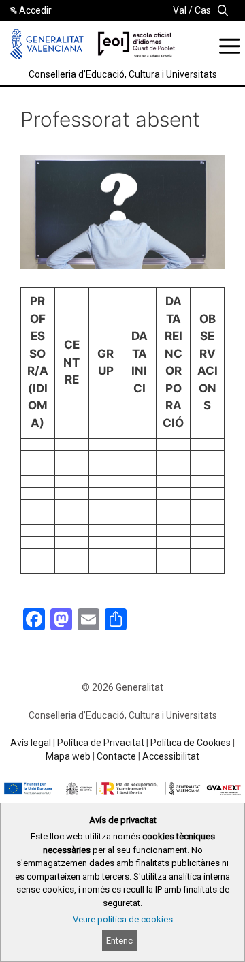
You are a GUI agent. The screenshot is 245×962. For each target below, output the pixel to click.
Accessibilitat (170, 756)
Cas (203, 10)
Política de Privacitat (100, 742)
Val (179, 10)
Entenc (119, 940)
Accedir (35, 10)
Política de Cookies (190, 742)
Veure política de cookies (123, 919)
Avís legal (30, 742)
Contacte (116, 756)
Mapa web (68, 756)
